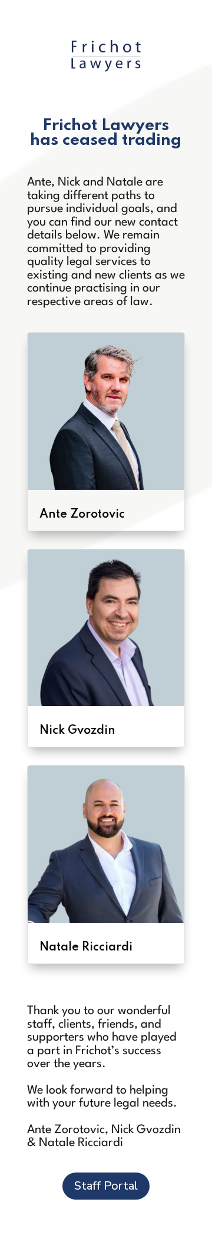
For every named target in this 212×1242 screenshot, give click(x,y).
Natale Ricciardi (85, 947)
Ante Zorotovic (82, 515)
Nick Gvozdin (77, 731)
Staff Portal (106, 1186)
